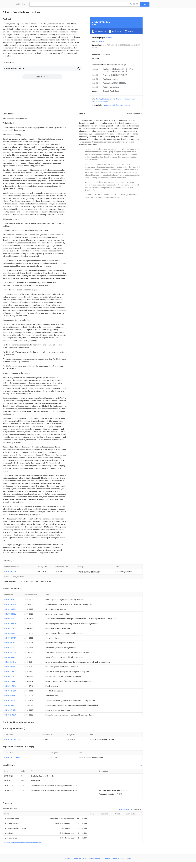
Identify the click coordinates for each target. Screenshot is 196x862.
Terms (107, 858)
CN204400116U (10, 667)
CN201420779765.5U (12, 739)
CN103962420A (10, 691)
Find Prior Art (117, 31)
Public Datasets (95, 858)
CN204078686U (10, 705)
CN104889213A (10, 572)
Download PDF (101, 31)
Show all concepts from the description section (22, 843)
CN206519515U (10, 700)
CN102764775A (10, 652)
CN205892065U (10, 696)
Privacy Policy (118, 858)
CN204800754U (10, 643)
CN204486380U (10, 600)
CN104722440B (10, 633)
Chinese (108, 38)
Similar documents (123, 99)
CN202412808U (10, 609)
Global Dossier (117, 105)
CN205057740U (10, 676)
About (67, 858)
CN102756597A (10, 604)
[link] (11, 819)
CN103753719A (10, 638)
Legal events (110, 99)
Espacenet (107, 105)
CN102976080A (10, 624)
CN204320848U (10, 657)
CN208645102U (10, 619)
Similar (130, 31)
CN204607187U (10, 710)
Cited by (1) (100, 99)
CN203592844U (10, 681)
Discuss (127, 105)
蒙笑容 (101, 41)
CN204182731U (10, 648)
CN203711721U (10, 686)
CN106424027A (10, 715)
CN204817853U (10, 672)
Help (129, 858)
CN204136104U (10, 662)
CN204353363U (10, 614)
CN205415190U (10, 628)
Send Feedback (80, 858)
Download (125, 809)
